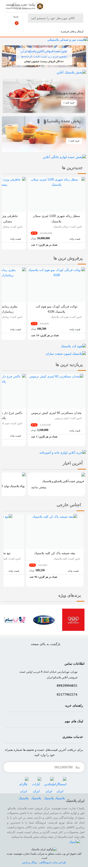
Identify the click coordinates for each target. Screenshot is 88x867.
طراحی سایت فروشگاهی (52, 862)
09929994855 (67, 685)
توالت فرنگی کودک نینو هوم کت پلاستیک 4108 (56, 309)
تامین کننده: (67, 226)
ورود (15, 16)
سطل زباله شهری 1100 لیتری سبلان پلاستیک (56, 218)
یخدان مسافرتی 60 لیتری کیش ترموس (56, 413)
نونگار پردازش (30, 862)
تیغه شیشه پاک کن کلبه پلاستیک (54, 553)
